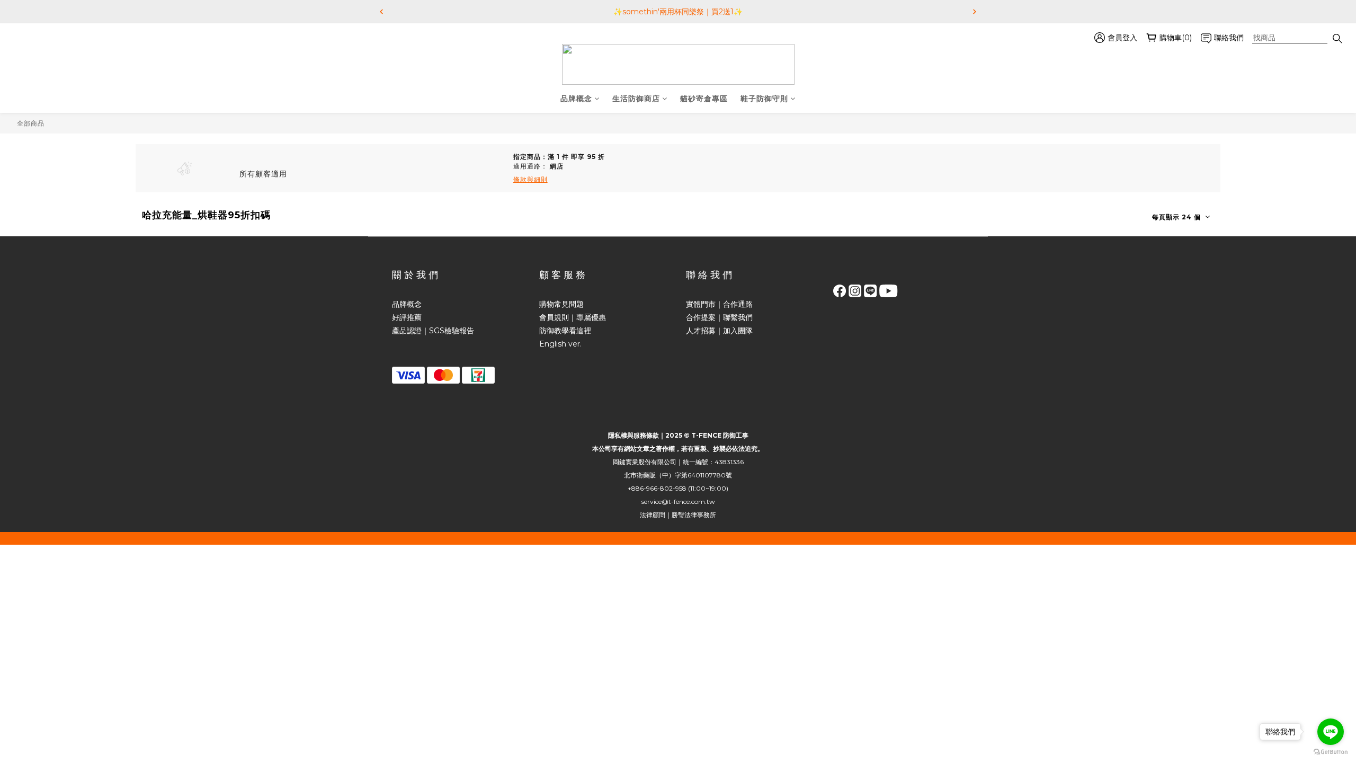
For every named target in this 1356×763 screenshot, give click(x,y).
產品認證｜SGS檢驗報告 (433, 330)
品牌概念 (576, 98)
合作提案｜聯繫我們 (719, 317)
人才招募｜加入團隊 (719, 330)
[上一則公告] (381, 11)
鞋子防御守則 (764, 98)
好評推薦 (407, 317)
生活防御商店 (636, 98)
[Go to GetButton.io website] (1331, 752)
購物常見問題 (561, 304)
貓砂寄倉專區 (704, 98)
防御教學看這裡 (565, 330)
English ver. (560, 344)
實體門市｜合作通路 (719, 304)
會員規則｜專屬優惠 (572, 317)
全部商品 (30, 123)
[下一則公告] (974, 11)
